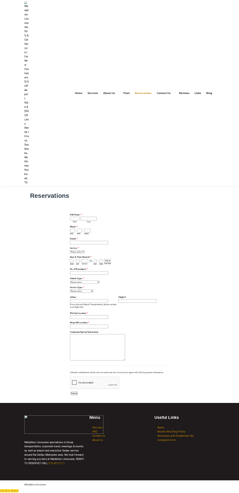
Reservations (143, 92)
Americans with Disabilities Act (175, 435)
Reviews (184, 92)
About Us (109, 92)
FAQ (94, 431)
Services (93, 92)
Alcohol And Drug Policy (171, 431)
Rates (160, 427)
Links (198, 92)
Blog (209, 92)
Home (78, 92)
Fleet (126, 92)
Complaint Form (166, 440)
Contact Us (164, 92)
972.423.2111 (56, 463)
